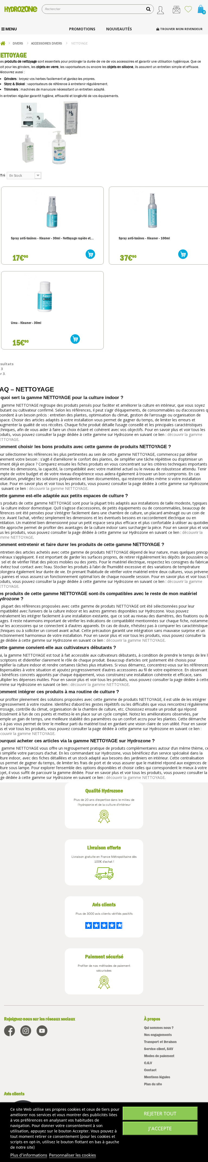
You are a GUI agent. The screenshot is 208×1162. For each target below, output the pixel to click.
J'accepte (160, 1128)
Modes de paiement (159, 1056)
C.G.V (148, 1063)
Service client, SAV (158, 1049)
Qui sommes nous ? (159, 1027)
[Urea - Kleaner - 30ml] (45, 293)
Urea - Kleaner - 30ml (26, 322)
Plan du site (153, 1084)
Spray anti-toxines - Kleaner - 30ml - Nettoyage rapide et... (52, 238)
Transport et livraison (160, 1041)
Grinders (10, 78)
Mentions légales (157, 1077)
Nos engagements (158, 1034)
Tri (2, 175)
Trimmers (11, 89)
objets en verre (47, 67)
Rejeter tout (160, 1113)
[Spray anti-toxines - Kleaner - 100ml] (152, 208)
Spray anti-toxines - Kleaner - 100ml (144, 238)
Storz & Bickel (14, 84)
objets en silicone (120, 67)
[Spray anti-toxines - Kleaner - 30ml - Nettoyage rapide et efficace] (52, 208)
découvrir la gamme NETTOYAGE (58, 488)
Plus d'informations (28, 1155)
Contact (150, 1070)
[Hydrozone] (21, 9)
